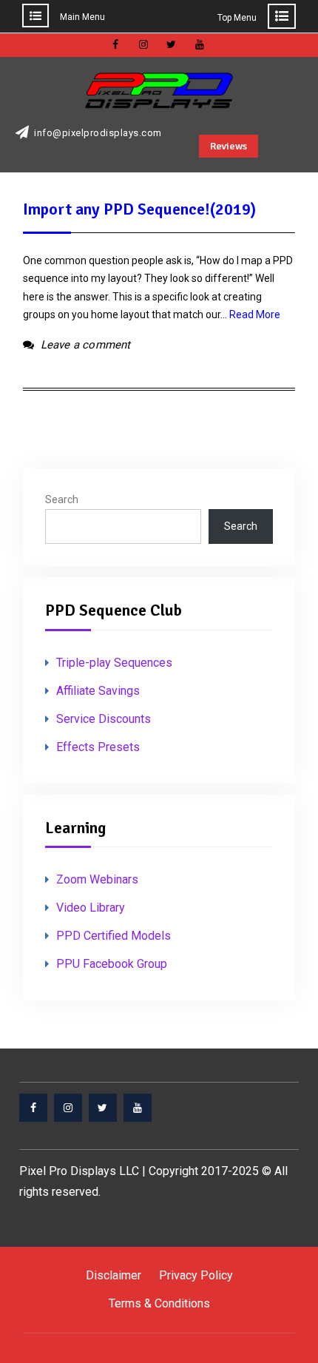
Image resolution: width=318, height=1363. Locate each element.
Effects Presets (98, 747)
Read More (254, 314)
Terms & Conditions (159, 1303)
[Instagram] (68, 1108)
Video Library (90, 908)
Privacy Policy (196, 1275)
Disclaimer (113, 1275)
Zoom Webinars (97, 879)
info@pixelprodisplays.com (98, 133)
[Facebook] (33, 1108)
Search (61, 499)
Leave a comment (86, 344)
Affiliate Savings (98, 691)
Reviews (228, 146)
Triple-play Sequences (114, 663)
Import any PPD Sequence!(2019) (139, 209)
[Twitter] (103, 1108)
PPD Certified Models (113, 936)
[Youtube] (138, 1108)
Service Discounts (103, 719)
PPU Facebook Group (111, 964)
